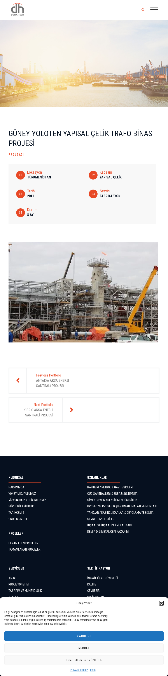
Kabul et (84, 636)
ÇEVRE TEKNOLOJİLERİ (101, 519)
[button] (161, 603)
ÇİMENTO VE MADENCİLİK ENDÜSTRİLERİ (112, 500)
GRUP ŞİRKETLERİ (19, 519)
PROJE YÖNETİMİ (19, 584)
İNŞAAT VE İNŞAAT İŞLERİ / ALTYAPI (109, 525)
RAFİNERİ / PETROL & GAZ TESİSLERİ (110, 487)
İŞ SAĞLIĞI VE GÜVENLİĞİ (102, 578)
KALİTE (91, 584)
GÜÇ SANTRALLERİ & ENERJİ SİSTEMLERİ (112, 493)
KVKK (93, 670)
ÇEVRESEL (93, 590)
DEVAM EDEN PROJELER (23, 543)
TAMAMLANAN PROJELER (24, 549)
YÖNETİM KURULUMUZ (22, 493)
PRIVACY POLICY (79, 670)
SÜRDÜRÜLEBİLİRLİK (21, 506)
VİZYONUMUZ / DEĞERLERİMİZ (27, 500)
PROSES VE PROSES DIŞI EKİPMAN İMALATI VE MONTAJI (122, 506)
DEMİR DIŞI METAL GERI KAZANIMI (108, 531)
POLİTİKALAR (95, 597)
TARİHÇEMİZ (16, 512)
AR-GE (12, 578)
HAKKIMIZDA (16, 487)
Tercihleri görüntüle (84, 660)
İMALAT (13, 597)
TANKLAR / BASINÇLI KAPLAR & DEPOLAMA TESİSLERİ (120, 512)
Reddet (84, 648)
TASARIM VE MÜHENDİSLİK (25, 590)
